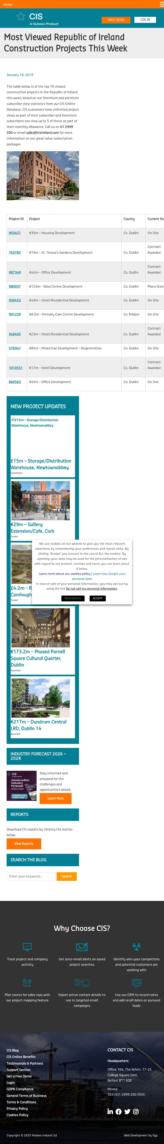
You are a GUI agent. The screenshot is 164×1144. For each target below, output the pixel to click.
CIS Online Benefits (21, 1057)
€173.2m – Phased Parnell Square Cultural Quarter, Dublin (38, 658)
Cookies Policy (17, 1115)
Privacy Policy (17, 1108)
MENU (8, 5)
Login (11, 1082)
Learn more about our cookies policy (65, 573)
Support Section (19, 1070)
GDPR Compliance (20, 1089)
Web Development (136, 1135)
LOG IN (145, 19)
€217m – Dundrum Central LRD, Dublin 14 (39, 725)
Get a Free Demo (19, 1076)
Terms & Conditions (21, 1102)
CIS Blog (13, 1050)
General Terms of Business (27, 1095)
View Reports (24, 843)
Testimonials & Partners (25, 1063)
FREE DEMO (116, 20)
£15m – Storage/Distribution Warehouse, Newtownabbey (41, 464)
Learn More (56, 798)
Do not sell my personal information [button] (91, 588)
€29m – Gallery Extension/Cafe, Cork (32, 527)
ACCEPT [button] (98, 598)
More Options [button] (73, 598)
